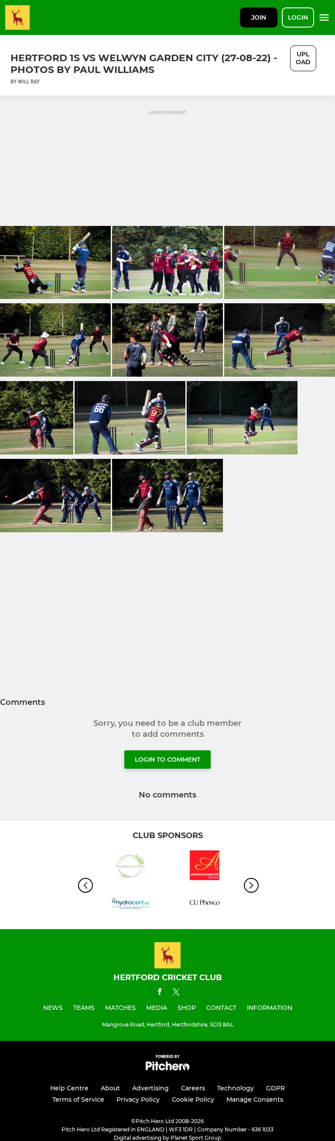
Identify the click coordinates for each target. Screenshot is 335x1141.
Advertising (150, 1088)
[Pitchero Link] (167, 1068)
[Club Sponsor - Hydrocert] (130, 904)
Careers (193, 1088)
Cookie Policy (193, 1099)
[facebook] (159, 993)
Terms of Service (78, 1099)
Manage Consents (254, 1099)
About (110, 1088)
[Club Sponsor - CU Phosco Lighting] (204, 904)
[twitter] (176, 993)
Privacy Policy (138, 1099)
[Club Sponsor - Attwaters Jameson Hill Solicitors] (204, 866)
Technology (235, 1088)
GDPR (275, 1088)
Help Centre (69, 1088)
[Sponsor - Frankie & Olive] (130, 866)
